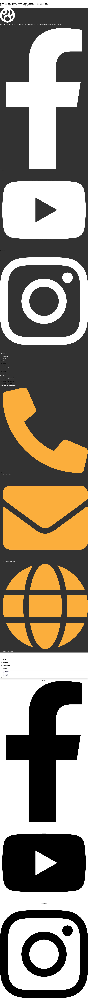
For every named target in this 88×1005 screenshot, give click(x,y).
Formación (5, 356)
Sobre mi (5, 370)
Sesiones (5, 360)
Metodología (6, 367)
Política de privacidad (8, 378)
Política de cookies (7, 380)
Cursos (4, 358)
